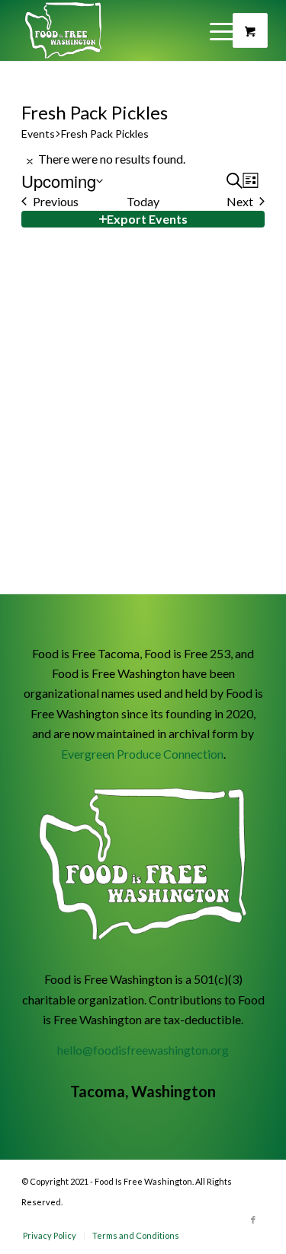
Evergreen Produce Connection (142, 753)
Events (38, 133)
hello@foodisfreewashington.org (143, 1049)
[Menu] (244, 30)
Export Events (147, 219)
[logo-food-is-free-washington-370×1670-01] (118, 30)
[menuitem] (244, 30)
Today (143, 201)
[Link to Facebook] (253, 1219)
